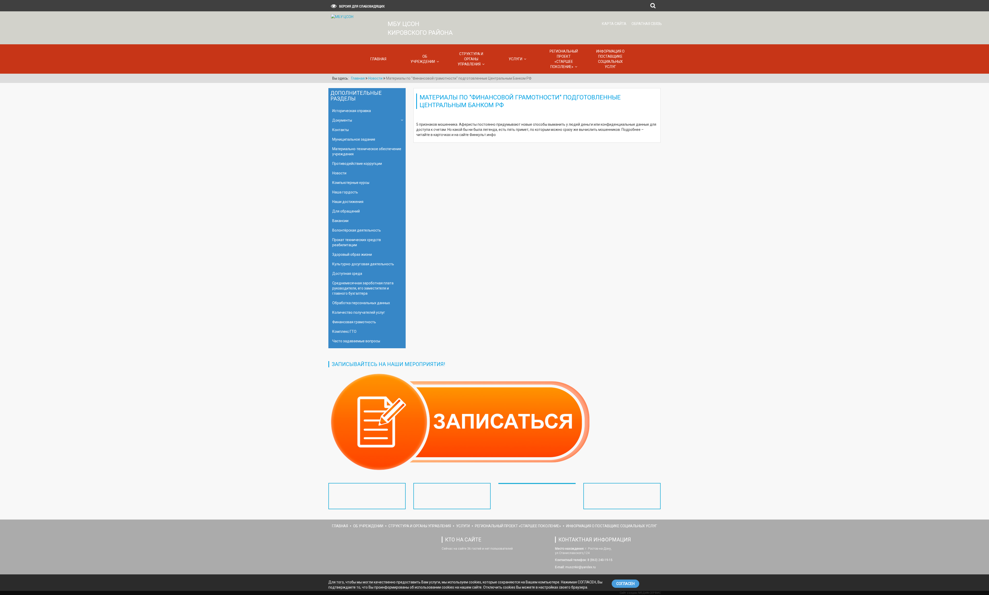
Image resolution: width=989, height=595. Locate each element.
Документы (342, 120)
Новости (339, 173)
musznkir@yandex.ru (580, 567)
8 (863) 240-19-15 (599, 560)
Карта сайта (614, 24)
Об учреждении (423, 59)
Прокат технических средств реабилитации (356, 242)
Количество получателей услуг (358, 312)
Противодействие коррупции (357, 164)
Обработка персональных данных (361, 303)
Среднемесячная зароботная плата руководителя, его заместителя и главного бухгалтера (363, 288)
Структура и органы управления (470, 59)
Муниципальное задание (353, 139)
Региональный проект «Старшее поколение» (564, 59)
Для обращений (346, 211)
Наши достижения (347, 202)
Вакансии (340, 221)
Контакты (340, 130)
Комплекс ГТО (344, 331)
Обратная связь (647, 24)
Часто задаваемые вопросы (356, 341)
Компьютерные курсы (350, 183)
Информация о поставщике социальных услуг (610, 59)
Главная (378, 59)
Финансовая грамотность (354, 322)
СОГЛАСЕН (625, 584)
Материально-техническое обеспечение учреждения (366, 151)
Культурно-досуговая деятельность (363, 264)
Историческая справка (351, 111)
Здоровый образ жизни (352, 254)
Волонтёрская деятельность (356, 230)
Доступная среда (347, 273)
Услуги (515, 59)
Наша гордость (345, 192)
